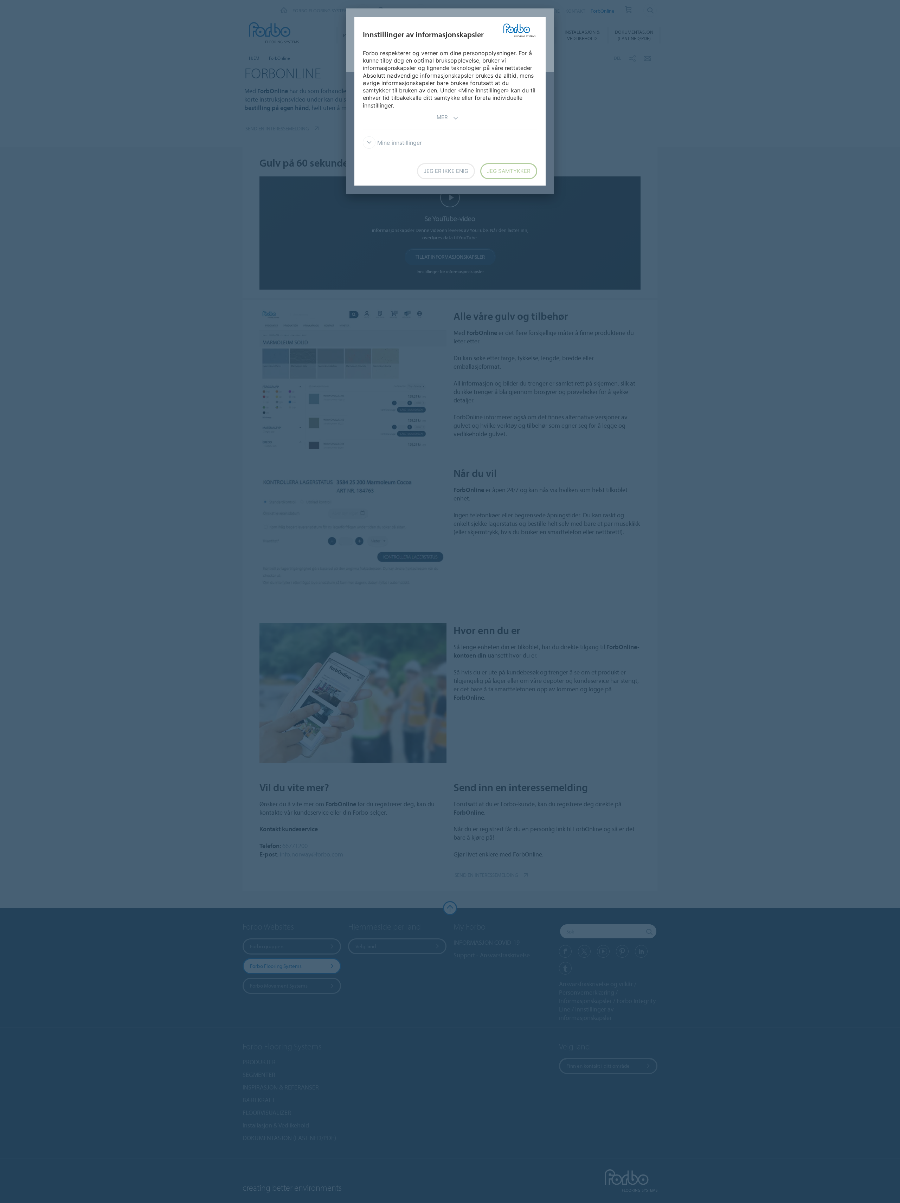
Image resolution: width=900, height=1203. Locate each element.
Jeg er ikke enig (446, 171)
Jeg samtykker (509, 171)
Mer (442, 117)
